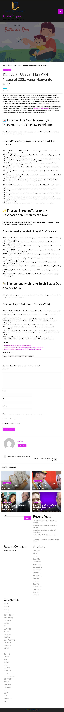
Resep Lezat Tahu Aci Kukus (11, 486)
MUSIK (6, 665)
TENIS (5, 690)
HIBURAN (7, 637)
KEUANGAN (7, 645)
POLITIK (6, 681)
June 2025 (36, 583)
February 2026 (37, 561)
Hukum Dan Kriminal (9, 640)
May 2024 (36, 595)
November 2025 (37, 570)
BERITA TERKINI (13, 65)
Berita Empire (12, 16)
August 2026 (36, 550)
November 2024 (37, 586)
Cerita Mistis (7, 620)
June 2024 (36, 592)
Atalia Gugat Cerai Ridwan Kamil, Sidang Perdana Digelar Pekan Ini (46, 485)
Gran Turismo (7, 634)
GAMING (6, 631)
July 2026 (35, 553)
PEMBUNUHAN (8, 678)
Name (4, 391)
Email (4, 398)
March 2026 (36, 558)
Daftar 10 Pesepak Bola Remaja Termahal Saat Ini (17, 345)
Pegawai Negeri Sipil (9, 676)
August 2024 (36, 589)
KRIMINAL (7, 653)
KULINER (6, 656)
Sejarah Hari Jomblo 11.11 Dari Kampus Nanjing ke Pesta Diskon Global (23, 347)
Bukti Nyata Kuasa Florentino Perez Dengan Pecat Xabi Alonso (44, 506)
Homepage (5, 65)
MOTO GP (7, 662)
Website (5, 405)
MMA (5, 659)
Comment (5, 369)
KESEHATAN (7, 642)
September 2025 (37, 575)
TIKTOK (6, 692)
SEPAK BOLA (7, 684)
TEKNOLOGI (7, 687)
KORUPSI (6, 648)
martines (7, 91)
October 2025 (37, 572)
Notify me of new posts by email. (12, 423)
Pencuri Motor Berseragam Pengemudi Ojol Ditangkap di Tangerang (22, 349)
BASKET (6, 609)
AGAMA (6, 603)
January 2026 (36, 564)
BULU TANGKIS (8, 617)
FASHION (6, 623)
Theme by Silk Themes (32, 710)
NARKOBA (7, 667)
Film (5, 626)
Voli (5, 701)
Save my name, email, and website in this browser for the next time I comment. (24, 414)
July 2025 (35, 581)
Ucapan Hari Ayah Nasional (26, 356)
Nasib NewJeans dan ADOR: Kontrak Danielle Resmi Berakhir (14, 506)
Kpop (5, 651)
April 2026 (36, 556)
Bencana (6, 612)
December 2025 (37, 567)
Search (5, 515)
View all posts (22, 445)
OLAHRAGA (7, 670)
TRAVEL (6, 695)
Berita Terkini (12, 356)
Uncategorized (8, 698)
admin (4, 488)
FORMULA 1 (7, 628)
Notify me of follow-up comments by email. (15, 418)
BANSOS (6, 606)
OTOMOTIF (7, 673)
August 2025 (36, 578)
